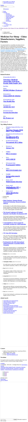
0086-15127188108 (11, 353)
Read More (5, 86)
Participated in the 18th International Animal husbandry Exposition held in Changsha (13, 243)
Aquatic (7, 19)
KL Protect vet (8, 118)
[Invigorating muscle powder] (8, 174)
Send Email (3, 379)
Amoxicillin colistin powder (11, 51)
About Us (5, 23)
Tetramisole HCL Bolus (14, 142)
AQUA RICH (10, 159)
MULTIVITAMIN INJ (14, 170)
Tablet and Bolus (9, 17)
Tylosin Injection (8, 369)
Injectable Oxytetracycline (8, 303)
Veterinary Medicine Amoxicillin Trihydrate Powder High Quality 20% (12, 81)
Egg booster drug (18, 48)
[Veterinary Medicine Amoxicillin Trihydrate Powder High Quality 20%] (9, 77)
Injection (8, 13)
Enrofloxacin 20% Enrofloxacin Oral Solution (12, 138)
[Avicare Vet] (9, 146)
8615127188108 (4, 380)
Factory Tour (9, 24)
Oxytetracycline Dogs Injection (10, 310)
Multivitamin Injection (14, 182)
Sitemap (2, 366)
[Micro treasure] (8, 151)
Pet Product (8, 21)
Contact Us (5, 25)
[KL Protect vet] (4, 116)
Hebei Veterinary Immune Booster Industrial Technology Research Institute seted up (14, 202)
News (4, 22)
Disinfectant (8, 18)
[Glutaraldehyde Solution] (7, 94)
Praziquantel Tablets (13, 165)
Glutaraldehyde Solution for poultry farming (12, 306)
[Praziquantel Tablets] (10, 163)
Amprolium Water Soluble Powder (8, 367)
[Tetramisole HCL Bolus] (12, 140)
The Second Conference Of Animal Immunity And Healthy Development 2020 (15, 213)
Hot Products (24, 364)
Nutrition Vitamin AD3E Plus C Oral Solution (14, 130)
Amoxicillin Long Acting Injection (10, 300)
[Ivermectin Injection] (8, 110)
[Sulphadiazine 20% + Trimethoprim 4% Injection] (9, 185)
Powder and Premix (10, 16)
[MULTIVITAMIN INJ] (8, 168)
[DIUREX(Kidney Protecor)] (5, 88)
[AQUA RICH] (7, 157)
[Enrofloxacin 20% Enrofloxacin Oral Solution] (15, 135)
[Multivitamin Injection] (9, 179)
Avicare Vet (10, 148)
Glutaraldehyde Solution (11, 96)
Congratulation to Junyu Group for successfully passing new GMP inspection (14, 223)
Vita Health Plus (9, 101)
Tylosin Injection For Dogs (9, 311)
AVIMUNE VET (9, 107)
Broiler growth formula (8, 312)
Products (5, 12)
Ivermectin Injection (10, 112)
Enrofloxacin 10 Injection (17, 369)
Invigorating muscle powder (13, 176)
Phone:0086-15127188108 (9, 1)
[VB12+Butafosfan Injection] (9, 191)
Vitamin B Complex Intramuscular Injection (14, 49)
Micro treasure (11, 154)
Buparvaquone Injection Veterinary (10, 305)
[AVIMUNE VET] (7, 105)
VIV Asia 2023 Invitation (10, 233)
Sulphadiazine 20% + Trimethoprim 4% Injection (13, 188)
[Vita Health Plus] (8, 99)
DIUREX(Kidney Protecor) (12, 90)
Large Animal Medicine (8, 308)
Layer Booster (6, 304)
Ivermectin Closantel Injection (7, 368)
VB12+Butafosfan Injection (12, 193)
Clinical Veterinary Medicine (9, 301)
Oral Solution (9, 14)
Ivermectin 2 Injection (20, 367)
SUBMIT (3, 363)
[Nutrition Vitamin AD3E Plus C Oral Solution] (15, 128)
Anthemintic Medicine (8, 309)
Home (4, 11)
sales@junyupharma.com (8, 2)
